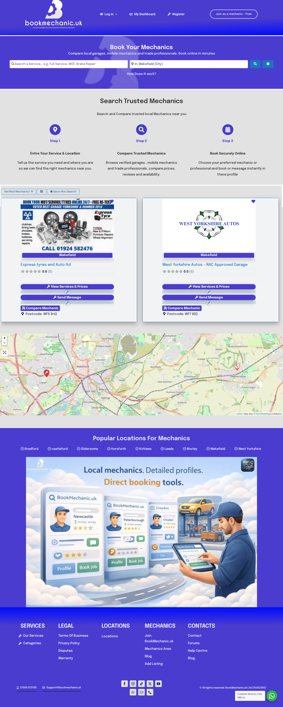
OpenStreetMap (262, 413)
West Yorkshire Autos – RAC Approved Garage (205, 265)
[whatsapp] (133, 692)
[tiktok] (141, 683)
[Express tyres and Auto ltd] (46, 373)
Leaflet (239, 413)
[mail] (141, 692)
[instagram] (133, 683)
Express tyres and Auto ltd (46, 265)
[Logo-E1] (53, 1)
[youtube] (158, 683)
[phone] (150, 692)
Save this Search (64, 191)
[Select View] (41, 192)
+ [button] (4, 338)
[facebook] (124, 683)
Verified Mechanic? (17, 191)
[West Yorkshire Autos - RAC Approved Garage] (237, 366)
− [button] (4, 343)
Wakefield (67, 255)
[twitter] (150, 683)
